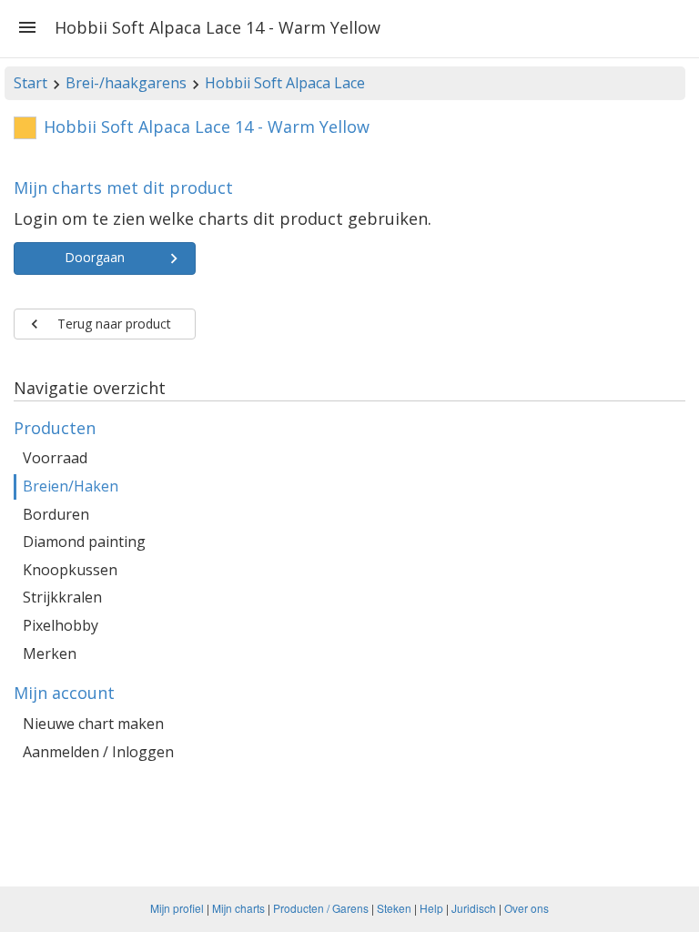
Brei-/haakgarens (126, 83)
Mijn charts (238, 908)
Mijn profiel (177, 908)
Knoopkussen (70, 570)
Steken (394, 908)
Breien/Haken (70, 486)
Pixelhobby (60, 625)
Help (431, 908)
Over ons (526, 908)
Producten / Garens (321, 908)
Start (30, 83)
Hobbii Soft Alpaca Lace (285, 83)
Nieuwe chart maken (93, 724)
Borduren (56, 514)
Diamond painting (84, 542)
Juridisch (473, 908)
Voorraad (55, 458)
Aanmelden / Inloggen (98, 752)
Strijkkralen (62, 597)
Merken (49, 653)
